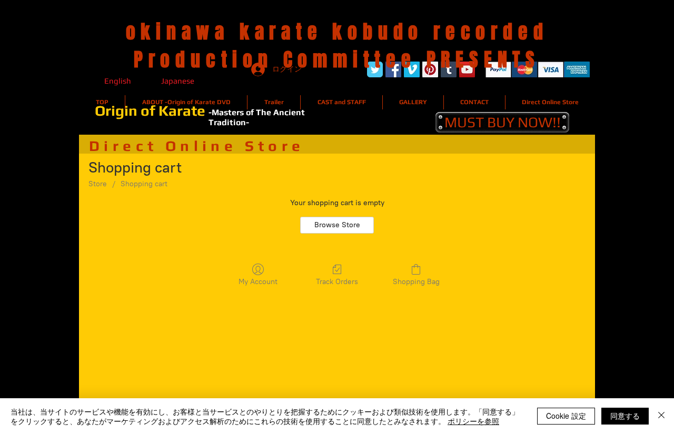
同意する (625, 415)
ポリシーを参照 (473, 421)
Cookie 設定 (566, 415)
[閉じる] (661, 416)
